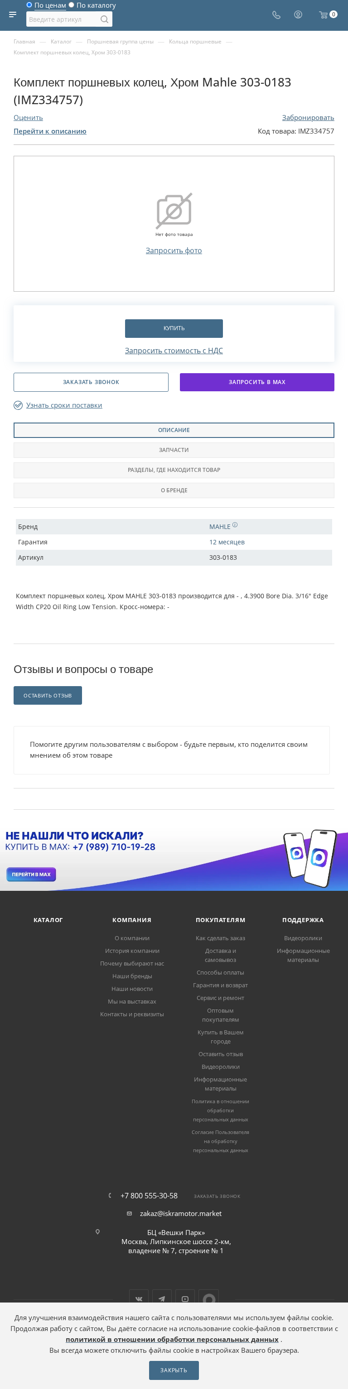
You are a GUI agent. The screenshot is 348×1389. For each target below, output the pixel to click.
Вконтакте (139, 1299)
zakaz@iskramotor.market (181, 1213)
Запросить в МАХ (257, 382)
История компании (132, 951)
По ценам (50, 7)
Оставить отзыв (220, 1054)
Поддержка (303, 920)
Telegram (162, 1299)
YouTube (185, 1299)
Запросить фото (174, 250)
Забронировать (308, 117)
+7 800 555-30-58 (149, 1195)
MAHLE (220, 526)
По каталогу (96, 7)
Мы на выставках (132, 1001)
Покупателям (221, 920)
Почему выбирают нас (132, 963)
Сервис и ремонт (220, 998)
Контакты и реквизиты (132, 1014)
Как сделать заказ (220, 938)
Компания (131, 920)
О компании (132, 938)
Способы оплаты (220, 972)
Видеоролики (221, 1066)
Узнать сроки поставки (64, 405)
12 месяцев (227, 542)
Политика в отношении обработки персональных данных (220, 1110)
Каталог (48, 920)
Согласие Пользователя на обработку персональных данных (220, 1141)
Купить (174, 328)
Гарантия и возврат (220, 985)
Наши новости (132, 989)
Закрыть (174, 1370)
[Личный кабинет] (298, 15)
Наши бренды (132, 976)
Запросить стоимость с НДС (174, 351)
